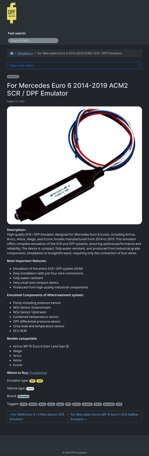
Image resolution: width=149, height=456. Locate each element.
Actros (33, 404)
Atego (60, 404)
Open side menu (22, 65)
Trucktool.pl (38, 373)
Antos (42, 404)
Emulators (25, 53)
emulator (87, 404)
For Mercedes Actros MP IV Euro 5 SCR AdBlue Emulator (104, 416)
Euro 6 (98, 404)
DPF (32, 381)
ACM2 (24, 404)
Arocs (51, 404)
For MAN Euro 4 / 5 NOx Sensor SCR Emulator (37, 416)
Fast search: (17, 33)
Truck (30, 388)
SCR (40, 381)
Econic (76, 404)
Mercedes (23, 396)
